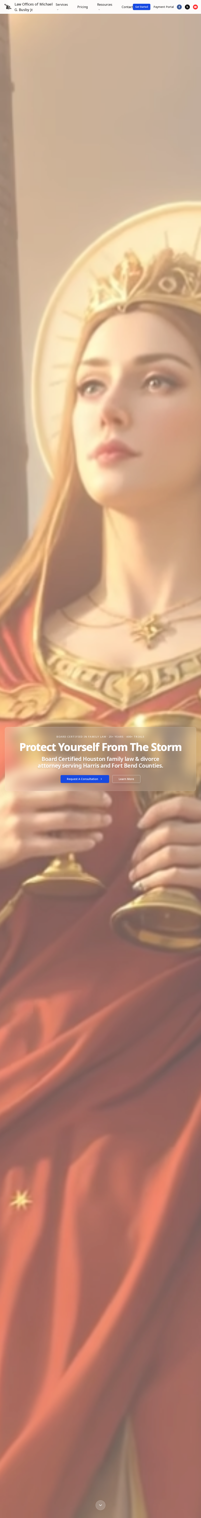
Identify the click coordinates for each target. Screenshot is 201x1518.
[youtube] (195, 7)
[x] (187, 7)
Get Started (141, 6)
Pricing (82, 7)
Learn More (126, 779)
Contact (127, 7)
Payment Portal (163, 7)
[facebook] (179, 7)
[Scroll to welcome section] (100, 1505)
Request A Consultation (82, 779)
